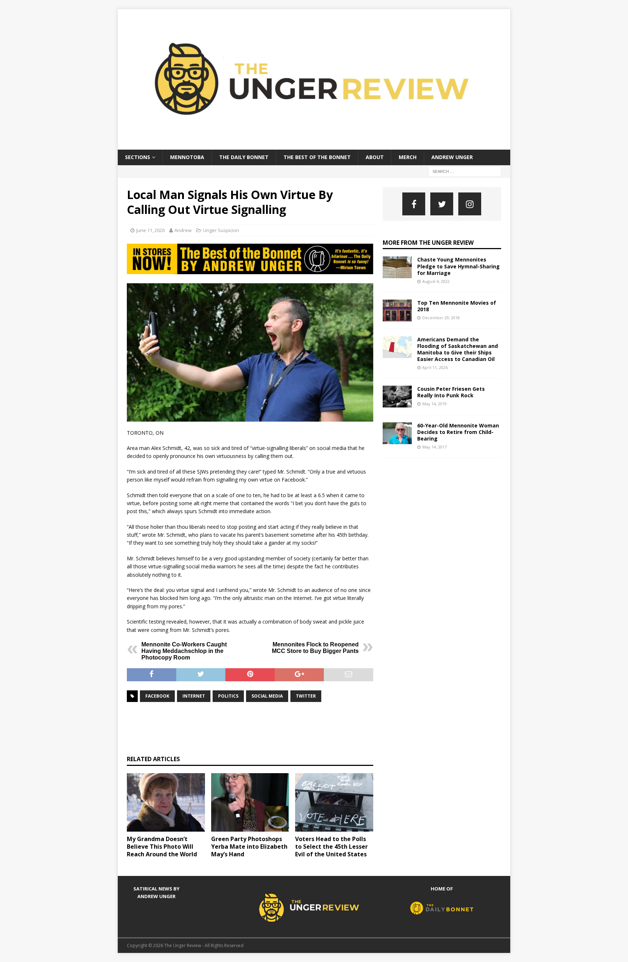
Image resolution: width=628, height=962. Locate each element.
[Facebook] (413, 203)
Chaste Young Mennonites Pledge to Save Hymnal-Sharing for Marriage (458, 266)
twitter (306, 696)
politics (228, 696)
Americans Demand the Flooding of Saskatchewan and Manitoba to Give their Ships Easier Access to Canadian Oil (457, 349)
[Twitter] (441, 203)
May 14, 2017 (434, 447)
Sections (137, 157)
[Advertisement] (259, 727)
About (375, 157)
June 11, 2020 (150, 230)
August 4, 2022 (436, 281)
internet (193, 696)
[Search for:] (464, 170)
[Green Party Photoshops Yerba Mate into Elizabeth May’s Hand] (250, 802)
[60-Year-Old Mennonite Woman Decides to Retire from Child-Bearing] (397, 433)
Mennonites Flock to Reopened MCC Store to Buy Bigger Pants (315, 647)
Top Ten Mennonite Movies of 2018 (456, 306)
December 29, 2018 (441, 317)
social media (267, 696)
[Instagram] (469, 203)
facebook (157, 696)
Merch (407, 157)
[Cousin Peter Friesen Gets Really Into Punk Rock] (397, 396)
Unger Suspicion (221, 230)
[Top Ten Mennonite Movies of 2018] (397, 310)
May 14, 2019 (434, 403)
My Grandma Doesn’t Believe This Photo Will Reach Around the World (162, 846)
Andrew (183, 230)
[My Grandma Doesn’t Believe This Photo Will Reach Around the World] (166, 802)
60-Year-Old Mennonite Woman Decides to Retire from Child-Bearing (458, 432)
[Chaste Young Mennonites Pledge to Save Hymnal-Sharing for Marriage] (397, 267)
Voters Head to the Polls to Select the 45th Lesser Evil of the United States (331, 846)
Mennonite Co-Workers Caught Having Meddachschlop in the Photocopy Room (184, 651)
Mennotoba (187, 157)
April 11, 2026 (435, 367)
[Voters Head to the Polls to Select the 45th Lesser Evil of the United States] (334, 802)
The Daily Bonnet (244, 157)
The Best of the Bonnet (317, 157)
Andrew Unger (452, 157)
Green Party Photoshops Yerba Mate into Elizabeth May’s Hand (249, 846)
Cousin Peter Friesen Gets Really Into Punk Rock (451, 392)
